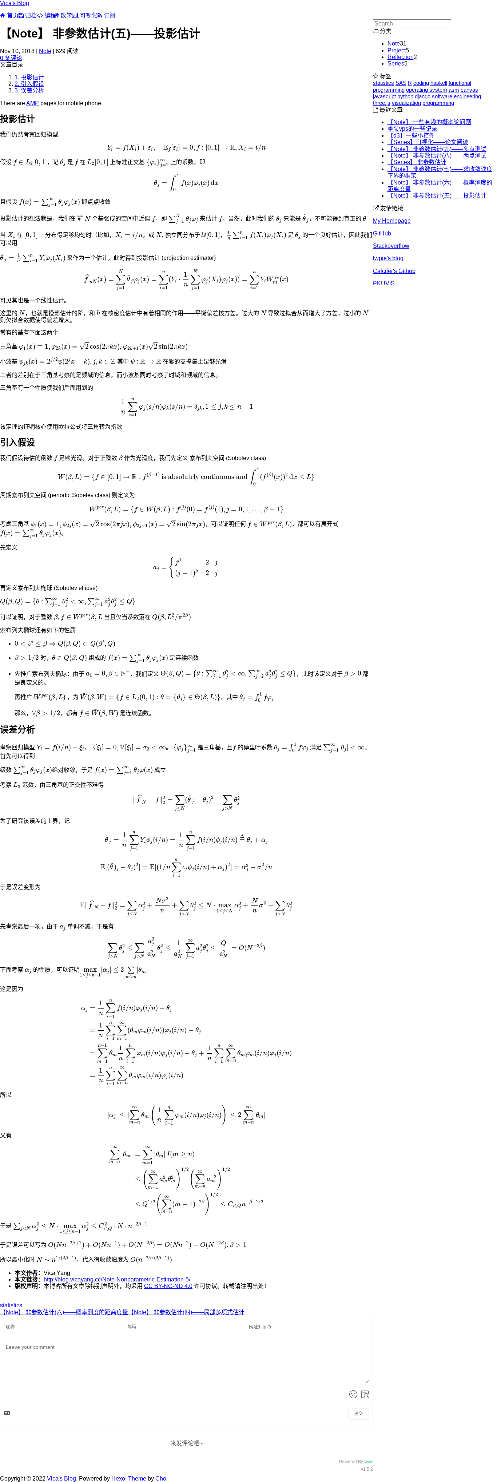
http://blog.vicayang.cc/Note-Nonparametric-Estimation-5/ (117, 1279)
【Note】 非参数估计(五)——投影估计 (436, 196)
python (405, 96)
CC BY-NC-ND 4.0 (168, 1286)
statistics (11, 1305)
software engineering (456, 96)
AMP (32, 103)
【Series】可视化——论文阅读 (427, 142)
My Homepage (392, 221)
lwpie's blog (388, 258)
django (422, 96)
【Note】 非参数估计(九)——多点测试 (436, 149)
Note (45, 51)
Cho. (161, 1478)
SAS (400, 83)
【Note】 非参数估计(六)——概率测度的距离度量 (64, 1312)
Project (396, 50)
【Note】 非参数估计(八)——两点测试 (436, 155)
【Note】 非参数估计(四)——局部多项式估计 (186, 1312)
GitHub (382, 233)
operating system (426, 90)
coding (421, 83)
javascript (384, 96)
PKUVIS (384, 283)
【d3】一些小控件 (411, 135)
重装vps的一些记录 (412, 129)
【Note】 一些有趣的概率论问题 (429, 122)
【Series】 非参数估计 (416, 162)
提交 (358, 1413)
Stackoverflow (391, 246)
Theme (136, 1478)
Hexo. (118, 1478)
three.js (381, 103)
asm (454, 90)
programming (438, 103)
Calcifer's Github (394, 271)
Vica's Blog (14, 3)
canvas (469, 90)
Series (395, 63)
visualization (406, 103)
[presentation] (186, 148)
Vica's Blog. (62, 1478)
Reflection (400, 57)
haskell (438, 83)
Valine (368, 1462)
